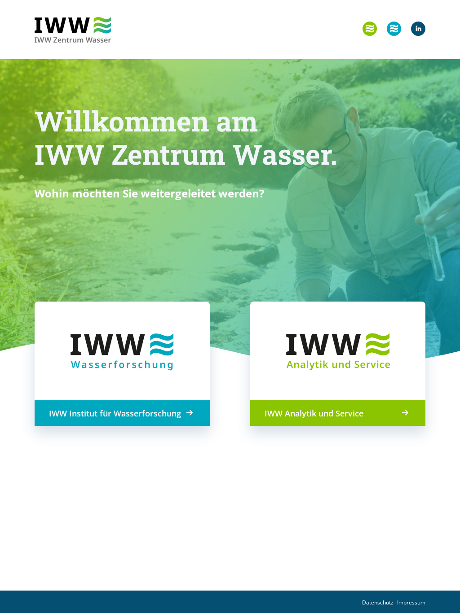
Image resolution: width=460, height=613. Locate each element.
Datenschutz (378, 602)
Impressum (411, 602)
